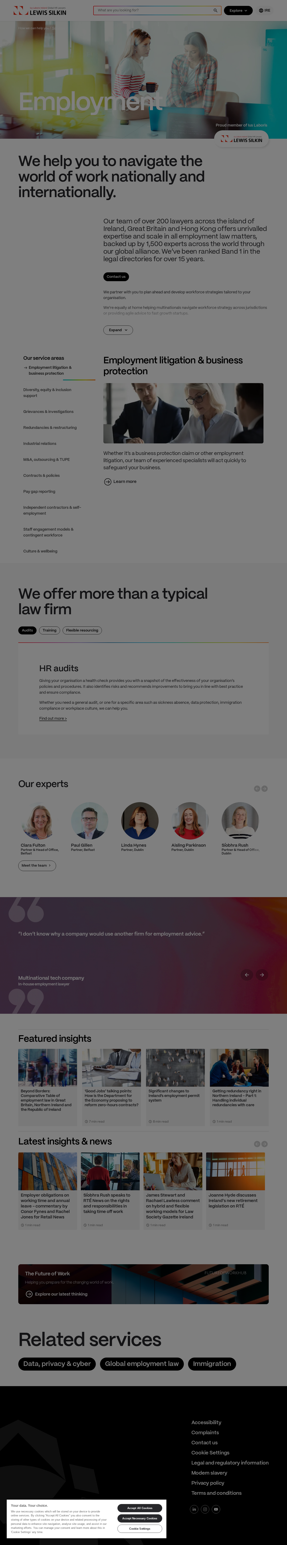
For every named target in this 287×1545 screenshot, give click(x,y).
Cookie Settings (139, 1528)
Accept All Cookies (139, 1508)
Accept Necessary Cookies (139, 1518)
